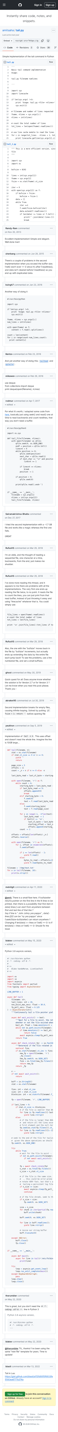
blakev (9, 940)
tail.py (20, 30)
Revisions (26, 47)
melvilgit (10, 887)
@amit (8, 897)
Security (24, 1414)
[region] (29, 102)
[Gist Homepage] (20, 5)
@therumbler (11, 1348)
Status (32, 1414)
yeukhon (10, 725)
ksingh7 (10, 284)
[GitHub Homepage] (20, 1424)
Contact (21, 1417)
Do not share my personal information (29, 1419)
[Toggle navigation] (4, 5)
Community (42, 1414)
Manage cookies (33, 1417)
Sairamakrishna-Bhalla (17, 514)
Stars (45, 47)
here (7, 414)
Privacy (15, 1414)
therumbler (11, 1295)
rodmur (9, 401)
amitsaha (8, 30)
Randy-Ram (11, 228)
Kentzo (9, 354)
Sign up (50, 4)
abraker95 (11, 700)
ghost (8, 672)
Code (9, 47)
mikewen (10, 376)
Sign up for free (15, 1394)
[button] (42, 41)
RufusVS (10, 548)
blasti (8, 1366)
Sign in (38, 4)
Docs (52, 1414)
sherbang (10, 253)
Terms (6, 1414)
